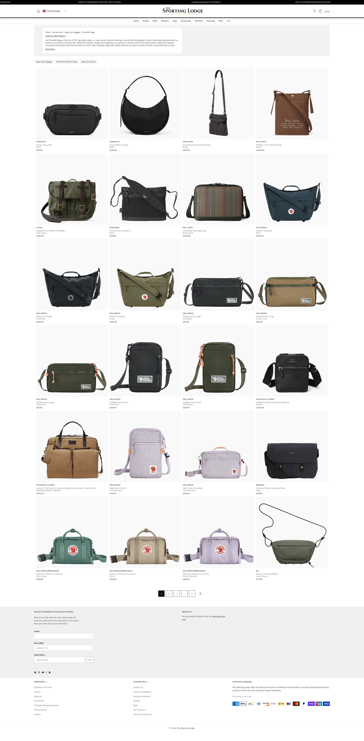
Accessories (57, 32)
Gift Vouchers (139, 710)
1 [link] (161, 594)
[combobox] (63, 636)
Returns (136, 701)
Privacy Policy (40, 710)
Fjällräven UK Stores (43, 687)
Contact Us (138, 687)
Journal (37, 692)
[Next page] (200, 593)
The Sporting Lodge (186, 728)
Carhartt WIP (70, 43)
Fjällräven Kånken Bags (66, 62)
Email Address (39, 655)
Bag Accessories (88, 62)
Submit (89, 660)
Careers (37, 714)
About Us (38, 696)
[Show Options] (91, 636)
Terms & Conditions (142, 692)
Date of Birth (39, 643)
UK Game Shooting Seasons (46, 705)
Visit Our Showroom (142, 714)
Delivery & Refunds (141, 696)
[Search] (315, 11)
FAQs (135, 705)
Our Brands (39, 701)
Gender (37, 631)
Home (48, 32)
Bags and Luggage (72, 32)
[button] (320, 11)
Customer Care (218, 616)
